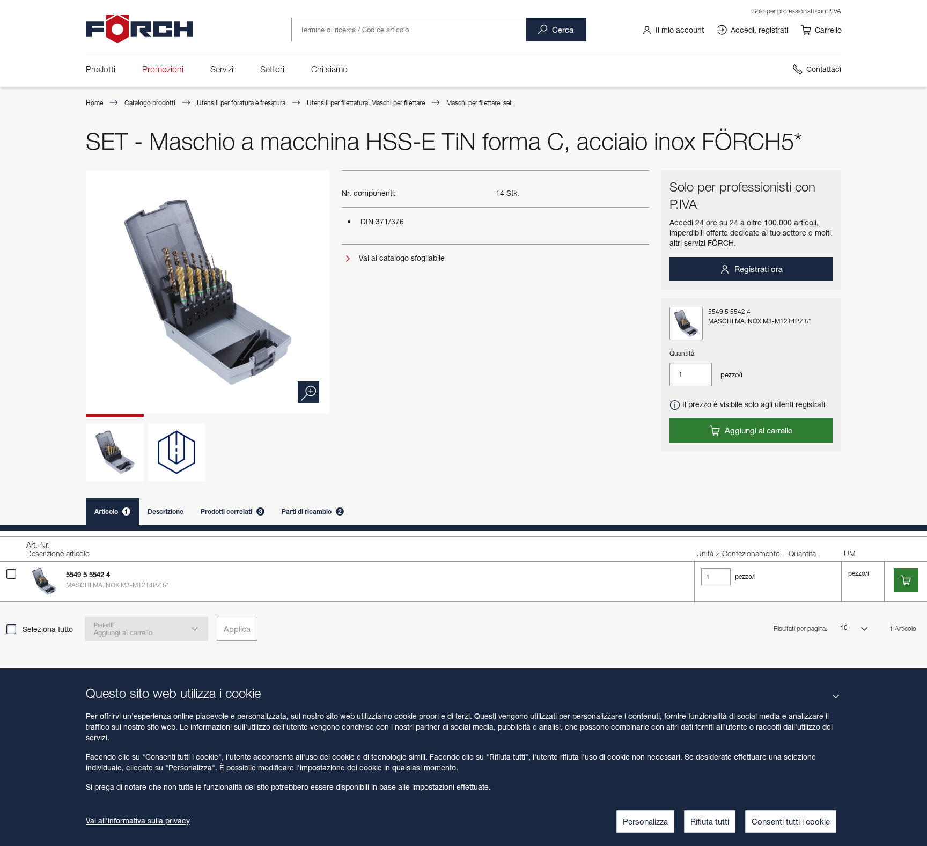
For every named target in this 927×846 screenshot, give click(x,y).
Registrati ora (757, 269)
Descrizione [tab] (165, 511)
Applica (237, 629)
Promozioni (162, 69)
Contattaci (823, 68)
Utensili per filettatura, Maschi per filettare (366, 103)
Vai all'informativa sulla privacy (138, 820)
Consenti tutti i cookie (791, 821)
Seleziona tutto (48, 629)
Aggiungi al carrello (758, 430)
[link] (672, 29)
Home (94, 103)
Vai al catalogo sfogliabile (401, 257)
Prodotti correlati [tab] (231, 511)
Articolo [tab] (111, 511)
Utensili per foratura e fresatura (241, 103)
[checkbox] (11, 574)
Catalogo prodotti (149, 103)
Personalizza (645, 821)
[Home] (139, 29)
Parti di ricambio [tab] (312, 511)
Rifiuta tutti (709, 821)
